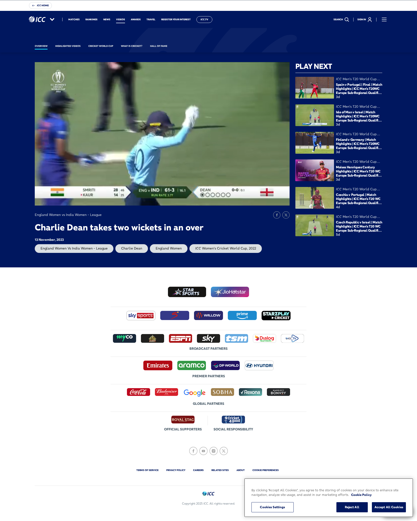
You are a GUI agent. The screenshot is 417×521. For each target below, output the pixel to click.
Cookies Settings (272, 507)
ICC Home (43, 5)
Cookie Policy (361, 495)
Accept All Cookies (389, 507)
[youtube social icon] (203, 451)
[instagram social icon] (213, 451)
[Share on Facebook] (276, 215)
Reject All (352, 507)
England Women (169, 248)
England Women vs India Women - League (74, 248)
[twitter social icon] (224, 451)
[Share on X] (286, 215)
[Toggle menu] (384, 19)
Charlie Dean (131, 248)
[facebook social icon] (193, 451)
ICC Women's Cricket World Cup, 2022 (225, 248)
